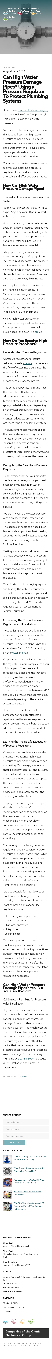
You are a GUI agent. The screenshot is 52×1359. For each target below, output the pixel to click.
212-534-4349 (13, 1287)
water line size (19, 652)
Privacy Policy (10, 1303)
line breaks (36, 331)
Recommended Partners (15, 1307)
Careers (7, 1311)
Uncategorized (23, 1076)
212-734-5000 (26, 1058)
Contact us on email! (12, 1291)
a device (27, 363)
